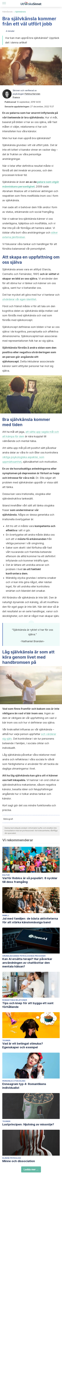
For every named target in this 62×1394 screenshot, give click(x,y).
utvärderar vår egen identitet (19, 299)
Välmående (7, 12)
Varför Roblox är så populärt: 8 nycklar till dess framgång (29, 880)
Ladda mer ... (31, 1169)
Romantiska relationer (14, 1000)
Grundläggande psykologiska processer (23, 956)
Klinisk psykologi (11, 1158)
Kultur (6, 875)
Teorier (6, 1040)
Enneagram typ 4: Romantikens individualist (24, 1085)
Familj (5, 915)
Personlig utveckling (13, 1081)
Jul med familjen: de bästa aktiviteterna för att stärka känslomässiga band (30, 920)
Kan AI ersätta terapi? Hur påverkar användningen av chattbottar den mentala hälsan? (27, 962)
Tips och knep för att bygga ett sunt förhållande (27, 1005)
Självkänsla (20, 12)
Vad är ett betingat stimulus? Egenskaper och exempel (22, 1045)
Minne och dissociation (18, 1161)
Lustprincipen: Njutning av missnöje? (28, 1124)
